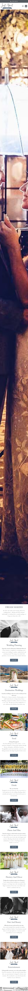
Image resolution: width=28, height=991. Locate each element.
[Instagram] (23, 6)
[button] (26, 6)
